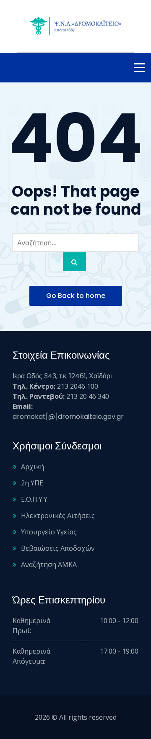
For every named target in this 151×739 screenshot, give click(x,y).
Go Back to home (75, 295)
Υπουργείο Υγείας (49, 531)
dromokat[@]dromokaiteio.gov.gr (68, 416)
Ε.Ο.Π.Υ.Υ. (35, 499)
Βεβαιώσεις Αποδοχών (58, 548)
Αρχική (32, 466)
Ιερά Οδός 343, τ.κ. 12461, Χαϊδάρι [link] (62, 376)
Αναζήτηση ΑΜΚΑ (49, 564)
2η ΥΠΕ (32, 483)
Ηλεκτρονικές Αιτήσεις (58, 515)
